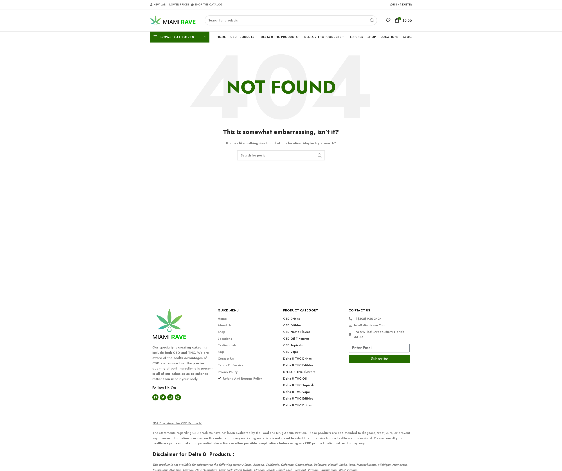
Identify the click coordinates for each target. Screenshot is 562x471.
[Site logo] (173, 20)
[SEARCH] (372, 20)
